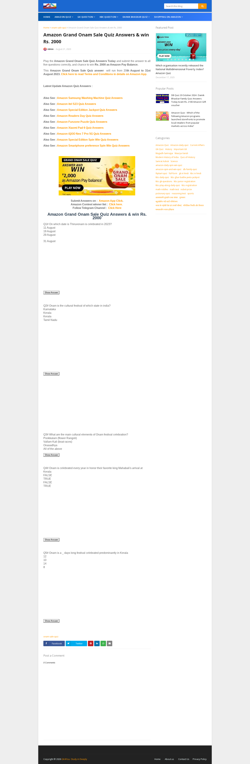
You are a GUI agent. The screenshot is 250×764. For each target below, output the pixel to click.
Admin (50, 49)
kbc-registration (189, 185)
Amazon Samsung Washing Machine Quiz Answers (90, 98)
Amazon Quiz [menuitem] (63, 16)
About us (169, 759)
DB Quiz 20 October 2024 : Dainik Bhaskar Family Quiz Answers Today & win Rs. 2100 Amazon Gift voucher (188, 100)
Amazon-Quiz (162, 145)
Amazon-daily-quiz (179, 145)
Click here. (116, 204)
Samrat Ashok (162, 161)
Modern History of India (167, 157)
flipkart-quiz (161, 173)
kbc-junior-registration (184, 181)
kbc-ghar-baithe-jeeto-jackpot (185, 177)
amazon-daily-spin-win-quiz (169, 165)
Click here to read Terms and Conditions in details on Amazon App (103, 74)
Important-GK (180, 149)
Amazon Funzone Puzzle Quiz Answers (82, 121)
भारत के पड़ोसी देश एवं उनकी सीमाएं (168, 205)
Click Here (114, 207)
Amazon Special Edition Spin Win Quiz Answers (87, 139)
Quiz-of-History (187, 157)
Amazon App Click (111, 200)
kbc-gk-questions (164, 181)
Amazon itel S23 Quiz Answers (76, 103)
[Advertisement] (97, 267)
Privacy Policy (200, 759)
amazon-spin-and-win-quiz (168, 169)
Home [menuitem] (46, 16)
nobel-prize (186, 189)
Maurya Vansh (181, 153)
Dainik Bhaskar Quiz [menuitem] (135, 16)
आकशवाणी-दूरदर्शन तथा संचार (167, 197)
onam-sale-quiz (58, 27)
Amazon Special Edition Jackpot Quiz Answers (87, 109)
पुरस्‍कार (182, 197)
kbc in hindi (195, 173)
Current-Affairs (197, 145)
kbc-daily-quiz (162, 177)
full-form (173, 173)
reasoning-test (179, 193)
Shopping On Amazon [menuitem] (167, 16)
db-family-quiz (190, 169)
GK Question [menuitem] (85, 16)
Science (174, 161)
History (168, 149)
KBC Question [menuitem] (108, 16)
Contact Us (183, 759)
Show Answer (51, 292)
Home (46, 27)
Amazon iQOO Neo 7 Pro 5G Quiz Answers (84, 133)
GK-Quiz (159, 149)
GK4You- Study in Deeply (74, 759)
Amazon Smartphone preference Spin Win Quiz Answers (93, 145)
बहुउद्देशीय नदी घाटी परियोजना (167, 201)
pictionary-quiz (163, 193)
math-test (174, 189)
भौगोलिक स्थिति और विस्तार (193, 205)
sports (190, 193)
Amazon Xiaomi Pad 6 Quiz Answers (80, 127)
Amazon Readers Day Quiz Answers (80, 115)
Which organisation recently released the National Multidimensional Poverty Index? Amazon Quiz (180, 69)
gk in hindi (184, 173)
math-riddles (162, 189)
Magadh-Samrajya (164, 153)
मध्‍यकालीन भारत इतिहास (165, 209)
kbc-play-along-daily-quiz (168, 185)
